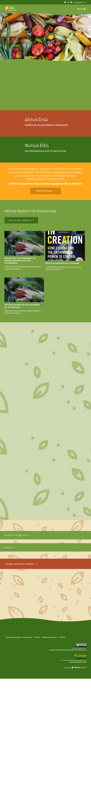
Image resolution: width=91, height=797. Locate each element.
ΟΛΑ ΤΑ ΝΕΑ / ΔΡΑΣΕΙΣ (20, 220)
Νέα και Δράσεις (20, 266)
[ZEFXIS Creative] (79, 668)
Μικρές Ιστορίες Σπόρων (19, 563)
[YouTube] (71, 2)
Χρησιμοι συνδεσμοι (15, 535)
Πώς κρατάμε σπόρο (16, 359)
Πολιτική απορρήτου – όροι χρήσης (19, 637)
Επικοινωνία (78, 2)
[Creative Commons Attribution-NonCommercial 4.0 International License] (81, 646)
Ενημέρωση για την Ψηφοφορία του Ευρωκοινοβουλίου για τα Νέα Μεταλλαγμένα (20, 260)
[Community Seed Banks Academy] (79, 658)
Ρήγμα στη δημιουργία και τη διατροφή (62, 263)
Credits (37, 637)
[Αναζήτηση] (84, 2)
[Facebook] (65, 2)
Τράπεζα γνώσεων (15, 431)
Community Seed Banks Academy (78, 662)
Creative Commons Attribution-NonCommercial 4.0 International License (67, 650)
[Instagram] (68, 2)
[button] (79, 9)
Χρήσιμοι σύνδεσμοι (49, 637)
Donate (8, 547)
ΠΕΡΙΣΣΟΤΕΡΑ (44, 190)
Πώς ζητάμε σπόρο (15, 503)
